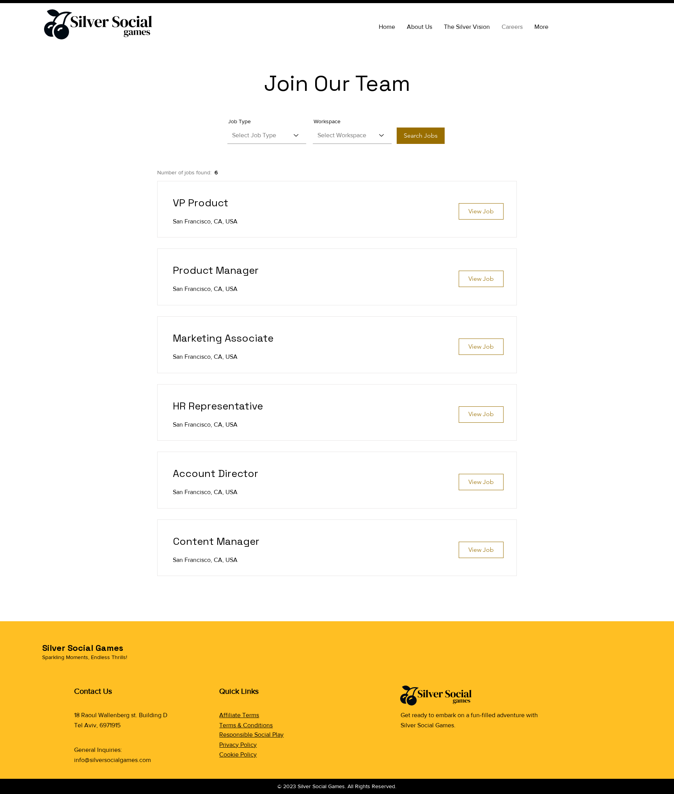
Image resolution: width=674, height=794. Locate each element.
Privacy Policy (238, 744)
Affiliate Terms (239, 715)
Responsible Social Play (251, 734)
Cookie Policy (238, 754)
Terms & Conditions (246, 725)
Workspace (327, 121)
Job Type (239, 121)
